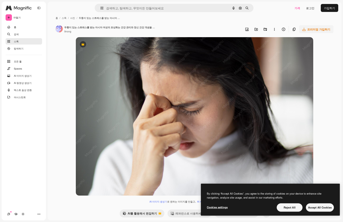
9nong (67, 31)
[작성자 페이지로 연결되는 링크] (59, 29)
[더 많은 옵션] (274, 29)
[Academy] (16, 214)
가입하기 (329, 8)
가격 (297, 8)
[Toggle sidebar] (39, 8)
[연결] (9, 214)
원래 (99, 45)
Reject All (290, 207)
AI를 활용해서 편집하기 (140, 214)
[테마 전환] (23, 214)
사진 (72, 17)
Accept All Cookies (320, 207)
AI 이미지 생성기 (158, 201)
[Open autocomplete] (100, 8)
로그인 (310, 8)
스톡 (64, 17)
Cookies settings (217, 207)
